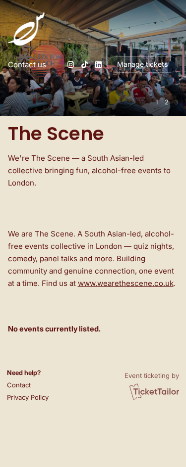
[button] (26, 385)
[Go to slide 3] (176, 102)
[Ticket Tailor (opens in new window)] (154, 391)
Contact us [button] (27, 64)
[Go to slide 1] (157, 102)
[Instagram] (70, 64)
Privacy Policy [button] (28, 397)
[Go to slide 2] (166, 102)
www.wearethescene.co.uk (126, 283)
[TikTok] (84, 64)
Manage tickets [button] (142, 64)
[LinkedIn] (98, 64)
